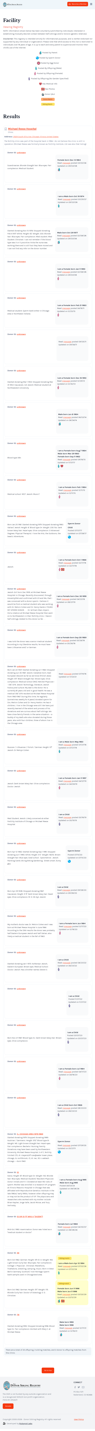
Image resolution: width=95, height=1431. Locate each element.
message (66, 163)
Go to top (48, 1370)
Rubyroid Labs (25, 1423)
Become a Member (79, 4)
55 (18, 1253)
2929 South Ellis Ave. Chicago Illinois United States (36, 136)
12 (18, 1172)
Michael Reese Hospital (22, 128)
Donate (8, 1406)
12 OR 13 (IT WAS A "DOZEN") (30, 1216)
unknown (21, 152)
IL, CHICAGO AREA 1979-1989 (30, 1134)
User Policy (79, 1419)
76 (18, 1314)
